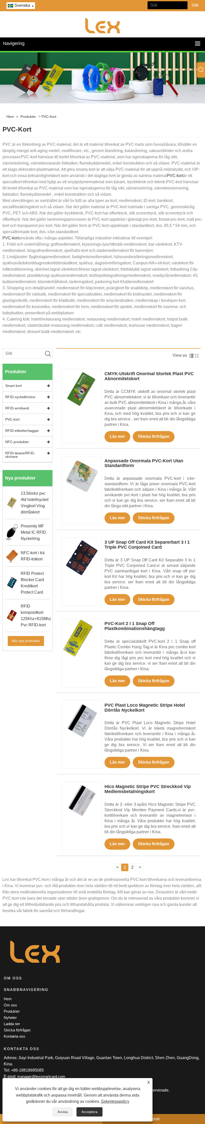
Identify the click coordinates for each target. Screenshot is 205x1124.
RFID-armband (17, 408)
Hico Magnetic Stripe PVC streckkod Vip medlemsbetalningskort (147, 789)
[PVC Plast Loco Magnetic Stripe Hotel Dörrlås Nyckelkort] (82, 720)
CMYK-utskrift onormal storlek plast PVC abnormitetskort (149, 376)
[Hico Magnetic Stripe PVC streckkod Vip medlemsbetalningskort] (82, 802)
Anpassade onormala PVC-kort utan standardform (143, 463)
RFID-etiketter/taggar (22, 431)
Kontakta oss (14, 1036)
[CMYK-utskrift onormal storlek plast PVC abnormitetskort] (82, 389)
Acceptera (90, 1112)
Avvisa (63, 1112)
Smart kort (13, 386)
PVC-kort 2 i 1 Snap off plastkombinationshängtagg (134, 626)
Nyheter (10, 1017)
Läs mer (117, 436)
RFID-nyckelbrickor (20, 397)
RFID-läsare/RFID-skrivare (20, 455)
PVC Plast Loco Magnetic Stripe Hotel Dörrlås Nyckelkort (144, 708)
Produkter (28, 117)
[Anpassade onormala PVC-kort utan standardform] (82, 476)
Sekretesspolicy (115, 1101)
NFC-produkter (17, 442)
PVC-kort (49, 117)
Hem (10, 117)
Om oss (10, 1005)
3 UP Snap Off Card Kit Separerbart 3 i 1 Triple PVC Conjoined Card (147, 545)
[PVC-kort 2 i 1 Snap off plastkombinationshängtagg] (82, 639)
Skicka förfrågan (153, 436)
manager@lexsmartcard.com (41, 1076)
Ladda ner (12, 1024)
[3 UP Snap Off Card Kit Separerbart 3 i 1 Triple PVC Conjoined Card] (82, 557)
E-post (154, 1119)
